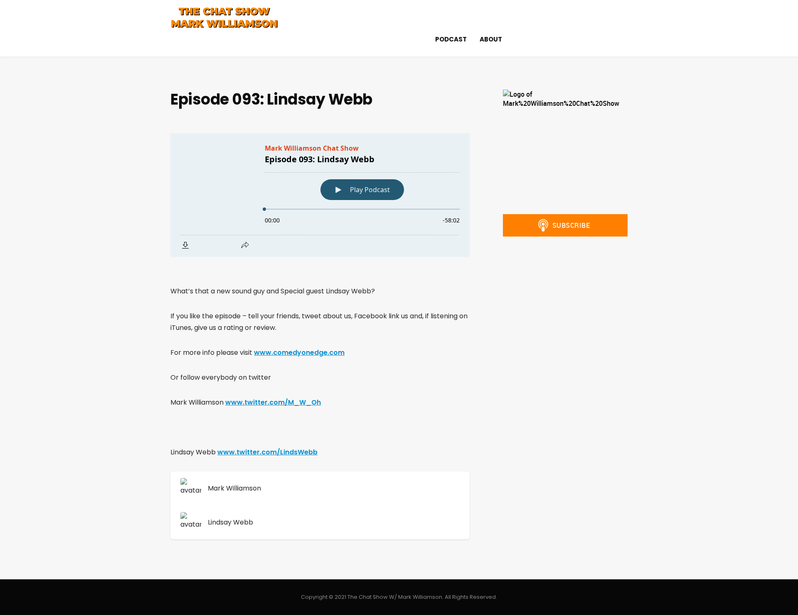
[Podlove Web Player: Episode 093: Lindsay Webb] (320, 195)
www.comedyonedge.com (299, 352)
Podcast (451, 39)
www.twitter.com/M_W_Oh (273, 402)
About (491, 39)
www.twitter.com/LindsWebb (267, 452)
